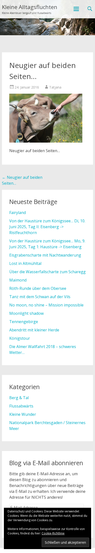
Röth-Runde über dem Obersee (37, 288)
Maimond (18, 280)
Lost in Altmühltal (25, 263)
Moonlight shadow (26, 313)
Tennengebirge (23, 321)
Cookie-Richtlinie (53, 533)
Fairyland (17, 212)
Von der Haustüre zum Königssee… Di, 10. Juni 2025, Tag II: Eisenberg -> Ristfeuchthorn (47, 226)
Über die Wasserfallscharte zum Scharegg (47, 271)
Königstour (19, 338)
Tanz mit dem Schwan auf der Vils (39, 296)
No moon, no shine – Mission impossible (46, 305)
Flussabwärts (21, 406)
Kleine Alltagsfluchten (29, 7)
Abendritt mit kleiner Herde (34, 330)
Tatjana (55, 87)
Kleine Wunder (22, 414)
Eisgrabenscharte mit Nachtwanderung (45, 255)
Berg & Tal (19, 397)
